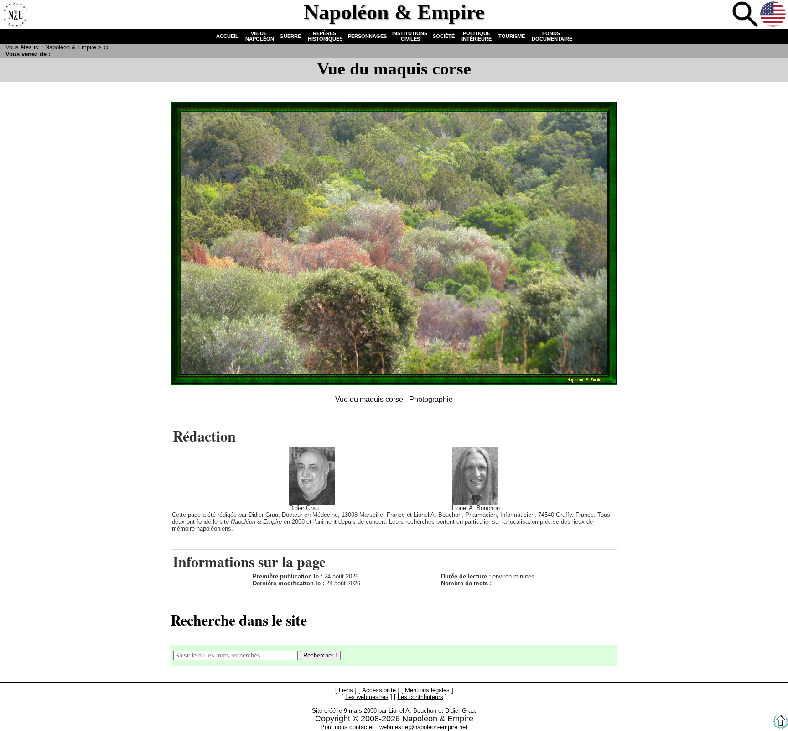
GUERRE (290, 36)
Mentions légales (427, 690)
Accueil (14, 14)
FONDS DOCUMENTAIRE (551, 36)
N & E (70, 47)
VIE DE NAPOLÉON (259, 36)
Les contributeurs (420, 697)
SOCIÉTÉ (444, 36)
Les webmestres (367, 697)
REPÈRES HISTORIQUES (324, 36)
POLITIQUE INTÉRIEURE (476, 36)
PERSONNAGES (367, 36)
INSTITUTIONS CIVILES (409, 36)
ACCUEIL (227, 36)
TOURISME (511, 36)
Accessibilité (379, 690)
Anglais (773, 14)
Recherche (745, 14)
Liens (346, 690)
